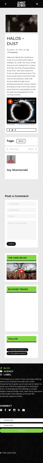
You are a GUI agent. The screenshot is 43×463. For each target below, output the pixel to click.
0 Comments (13, 52)
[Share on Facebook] (9, 130)
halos (20, 141)
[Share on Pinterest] (15, 130)
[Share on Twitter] (12, 130)
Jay (27, 49)
